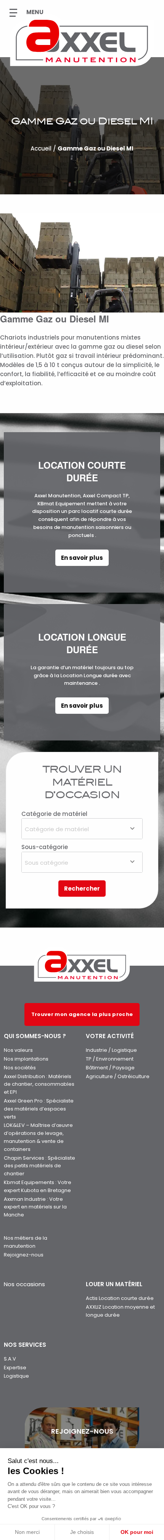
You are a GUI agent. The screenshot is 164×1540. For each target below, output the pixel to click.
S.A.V (10, 1358)
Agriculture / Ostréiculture (118, 1076)
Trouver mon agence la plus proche (82, 1014)
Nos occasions (24, 1284)
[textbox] (82, 828)
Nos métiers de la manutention (25, 1242)
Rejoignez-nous (23, 1254)
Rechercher (82, 889)
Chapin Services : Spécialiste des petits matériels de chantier (39, 1166)
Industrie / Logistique (111, 1050)
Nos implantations (26, 1058)
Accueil (41, 148)
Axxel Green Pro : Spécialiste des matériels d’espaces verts (39, 1108)
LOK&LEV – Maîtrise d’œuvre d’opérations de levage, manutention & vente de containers (38, 1137)
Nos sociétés (20, 1067)
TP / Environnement (109, 1058)
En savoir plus (82, 558)
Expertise (15, 1367)
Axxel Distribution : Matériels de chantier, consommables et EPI (39, 1084)
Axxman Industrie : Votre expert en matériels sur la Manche (35, 1207)
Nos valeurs (18, 1050)
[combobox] (82, 829)
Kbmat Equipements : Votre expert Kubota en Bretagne (37, 1186)
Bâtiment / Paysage (110, 1067)
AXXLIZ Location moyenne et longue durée (120, 1311)
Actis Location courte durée (120, 1298)
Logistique (16, 1376)
